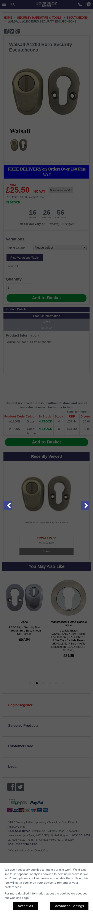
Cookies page (19, 897)
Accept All (25, 906)
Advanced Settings (69, 906)
